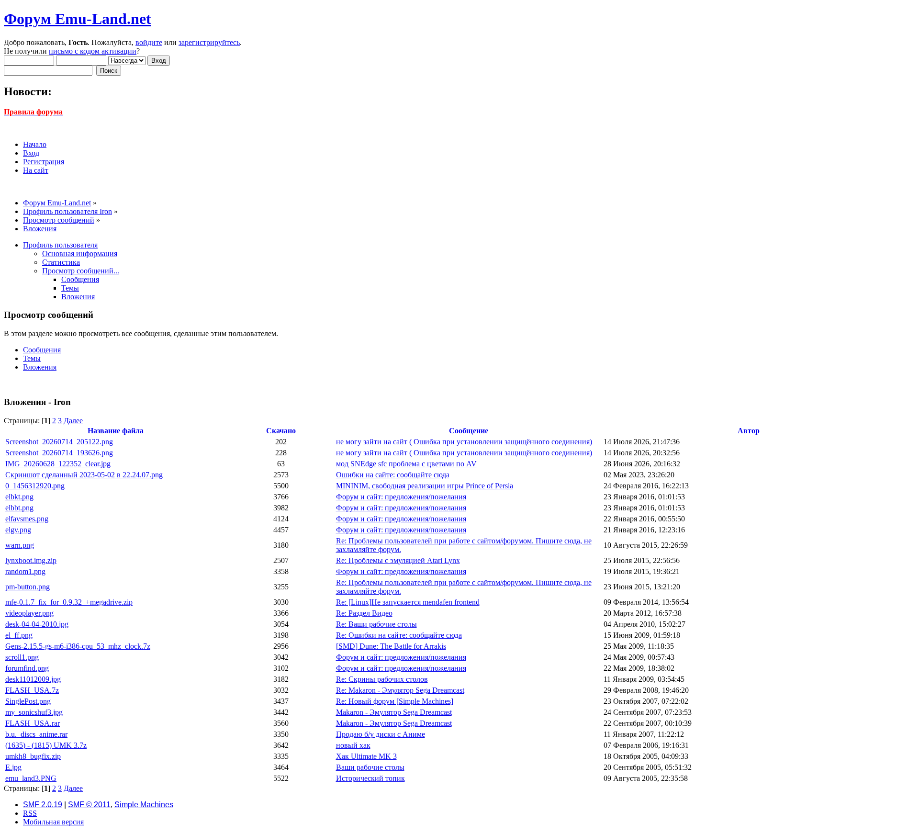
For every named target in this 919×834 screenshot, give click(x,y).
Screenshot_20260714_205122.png (59, 442)
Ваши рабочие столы (370, 767)
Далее (73, 421)
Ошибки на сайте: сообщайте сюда (392, 475)
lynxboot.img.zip (30, 560)
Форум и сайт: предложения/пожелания (401, 497)
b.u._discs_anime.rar (36, 734)
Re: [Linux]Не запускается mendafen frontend (408, 602)
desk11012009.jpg (33, 679)
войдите (148, 42)
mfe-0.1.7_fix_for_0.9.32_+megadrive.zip (69, 602)
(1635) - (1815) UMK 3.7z (46, 745)
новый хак (353, 745)
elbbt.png (19, 508)
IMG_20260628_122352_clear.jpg (58, 464)
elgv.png (18, 530)
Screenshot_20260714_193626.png (59, 453)
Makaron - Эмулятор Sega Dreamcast (394, 712)
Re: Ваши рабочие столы (376, 624)
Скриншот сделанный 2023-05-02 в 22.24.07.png (84, 475)
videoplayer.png (29, 613)
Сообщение (468, 431)
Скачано (281, 431)
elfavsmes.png (26, 519)
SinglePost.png (28, 701)
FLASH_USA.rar (32, 723)
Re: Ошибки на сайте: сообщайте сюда (399, 635)
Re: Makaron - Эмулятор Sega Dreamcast (400, 690)
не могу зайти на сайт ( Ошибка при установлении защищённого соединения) (464, 442)
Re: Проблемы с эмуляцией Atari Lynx (398, 560)
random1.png (25, 571)
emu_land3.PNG (30, 778)
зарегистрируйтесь (209, 42)
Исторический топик (370, 778)
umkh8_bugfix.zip (33, 756)
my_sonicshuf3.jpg (34, 712)
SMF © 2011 (89, 804)
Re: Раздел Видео (364, 613)
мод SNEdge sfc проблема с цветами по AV (406, 464)
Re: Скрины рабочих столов (382, 679)
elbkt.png (19, 497)
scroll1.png (22, 657)
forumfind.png (27, 668)
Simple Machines (143, 804)
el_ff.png (19, 635)
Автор (750, 431)
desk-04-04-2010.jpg (36, 624)
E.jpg (13, 767)
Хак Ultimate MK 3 (366, 756)
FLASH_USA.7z (32, 690)
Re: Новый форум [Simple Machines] (394, 701)
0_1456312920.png (35, 486)
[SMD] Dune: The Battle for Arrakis (391, 646)
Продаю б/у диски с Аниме (380, 734)
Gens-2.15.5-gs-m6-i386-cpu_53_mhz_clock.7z (77, 646)
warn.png (19, 545)
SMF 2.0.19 (42, 804)
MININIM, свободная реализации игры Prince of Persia (424, 486)
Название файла (116, 431)
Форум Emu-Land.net (77, 18)
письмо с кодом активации (92, 51)
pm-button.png (27, 587)
